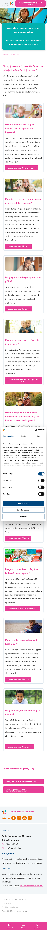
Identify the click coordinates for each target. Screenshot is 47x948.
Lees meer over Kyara (18, 309)
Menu (23, 928)
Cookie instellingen (10, 907)
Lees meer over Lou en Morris (22, 609)
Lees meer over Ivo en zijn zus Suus (23, 380)
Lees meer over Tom (17, 538)
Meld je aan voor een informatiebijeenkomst (17, 790)
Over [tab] (38, 436)
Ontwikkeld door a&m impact (15, 911)
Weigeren (23, 516)
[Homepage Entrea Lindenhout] (7, 3)
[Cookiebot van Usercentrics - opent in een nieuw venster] (34, 430)
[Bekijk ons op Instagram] (30, 818)
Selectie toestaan (23, 510)
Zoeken (37, 928)
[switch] (41, 480)
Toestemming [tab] (8, 436)
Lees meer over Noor (18, 246)
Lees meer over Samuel (19, 747)
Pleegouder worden (11, 54)
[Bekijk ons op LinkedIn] (19, 818)
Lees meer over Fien (17, 679)
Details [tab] (23, 436)
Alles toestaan (23, 503)
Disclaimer (6, 903)
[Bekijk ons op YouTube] (24, 818)
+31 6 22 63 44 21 (13, 848)
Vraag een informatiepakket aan (30, 3)
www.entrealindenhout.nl (31, 886)
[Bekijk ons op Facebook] (13, 818)
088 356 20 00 (11, 844)
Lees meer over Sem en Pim (21, 168)
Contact (10, 928)
